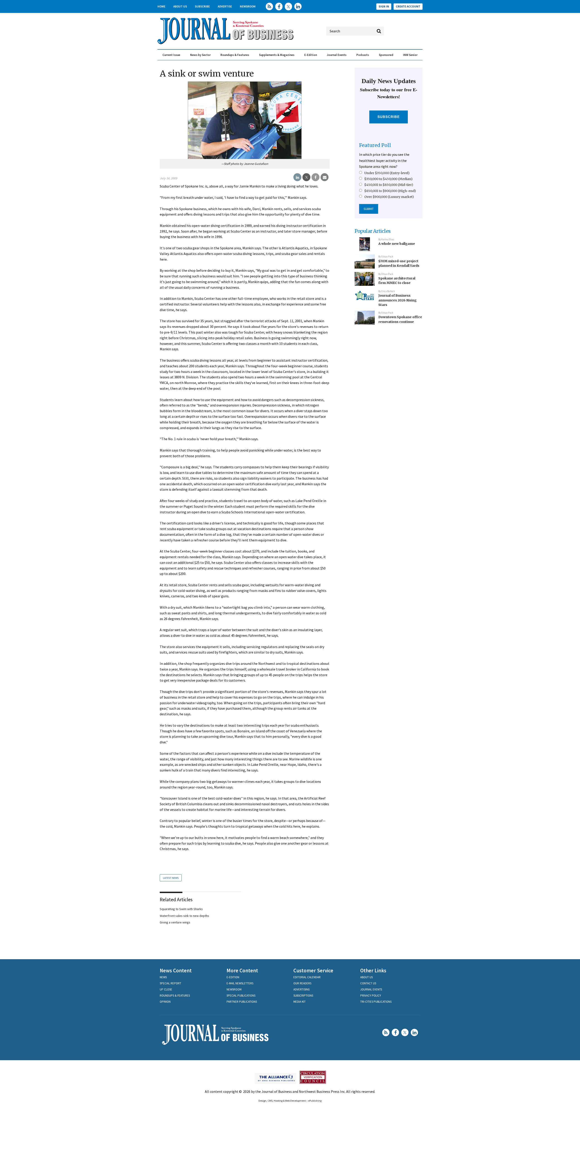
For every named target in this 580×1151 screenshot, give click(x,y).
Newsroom (248, 6)
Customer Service (313, 970)
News (163, 977)
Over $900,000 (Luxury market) (389, 197)
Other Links (373, 970)
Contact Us (368, 983)
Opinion (165, 1002)
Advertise (225, 6)
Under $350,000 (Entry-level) (387, 173)
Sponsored (386, 55)
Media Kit (299, 1002)
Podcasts (362, 55)
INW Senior (410, 55)
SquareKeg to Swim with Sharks (181, 909)
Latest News (171, 877)
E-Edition (310, 55)
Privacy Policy (370, 995)
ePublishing (314, 1100)
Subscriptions (303, 995)
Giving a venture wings (175, 922)
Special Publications (241, 995)
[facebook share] (315, 177)
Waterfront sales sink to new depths (184, 916)
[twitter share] (306, 177)
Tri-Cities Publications (376, 1002)
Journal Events (336, 55)
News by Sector (200, 55)
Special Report (170, 983)
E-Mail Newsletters (240, 983)
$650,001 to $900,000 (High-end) (390, 191)
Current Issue (171, 55)
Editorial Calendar (307, 977)
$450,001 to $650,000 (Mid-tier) (388, 185)
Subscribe (202, 6)
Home (161, 6)
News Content (176, 970)
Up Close (166, 989)
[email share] (325, 177)
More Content (242, 970)
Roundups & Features (234, 55)
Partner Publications (242, 1002)
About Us (180, 6)
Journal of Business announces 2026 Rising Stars (397, 300)
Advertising (301, 989)
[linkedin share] (297, 177)
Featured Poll (375, 145)
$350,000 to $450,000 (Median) (388, 179)
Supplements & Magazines (276, 55)
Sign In (384, 6)
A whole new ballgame (396, 244)
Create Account (408, 6)
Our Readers (302, 983)
